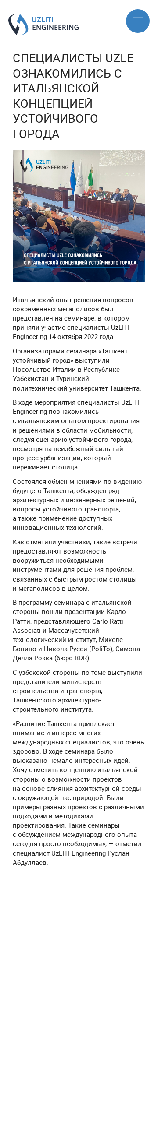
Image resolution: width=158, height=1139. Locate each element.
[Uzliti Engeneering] (11, 24)
